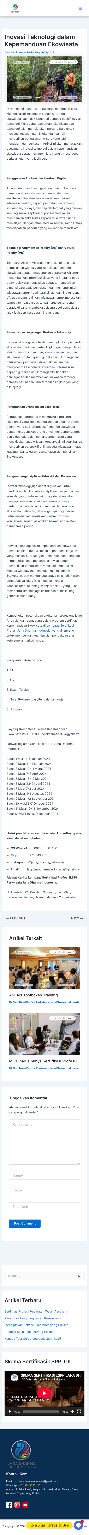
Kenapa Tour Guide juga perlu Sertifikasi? (33, 1339)
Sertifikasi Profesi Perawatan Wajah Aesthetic (36, 1311)
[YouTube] (25, 1505)
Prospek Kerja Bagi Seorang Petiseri (29, 1332)
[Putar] (10, 1411)
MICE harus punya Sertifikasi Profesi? (43, 1061)
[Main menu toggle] (80, 8)
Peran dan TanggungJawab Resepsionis (33, 1318)
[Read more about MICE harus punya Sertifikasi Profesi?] (44, 1034)
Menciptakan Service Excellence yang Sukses (36, 1325)
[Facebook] (9, 1505)
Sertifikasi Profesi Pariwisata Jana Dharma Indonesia (46, 1002)
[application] (44, 1393)
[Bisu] (72, 1411)
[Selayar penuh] (79, 1411)
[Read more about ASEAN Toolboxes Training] (44, 968)
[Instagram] (17, 1505)
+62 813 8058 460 (29, 1485)
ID (10, 1002)
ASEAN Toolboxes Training (33, 995)
